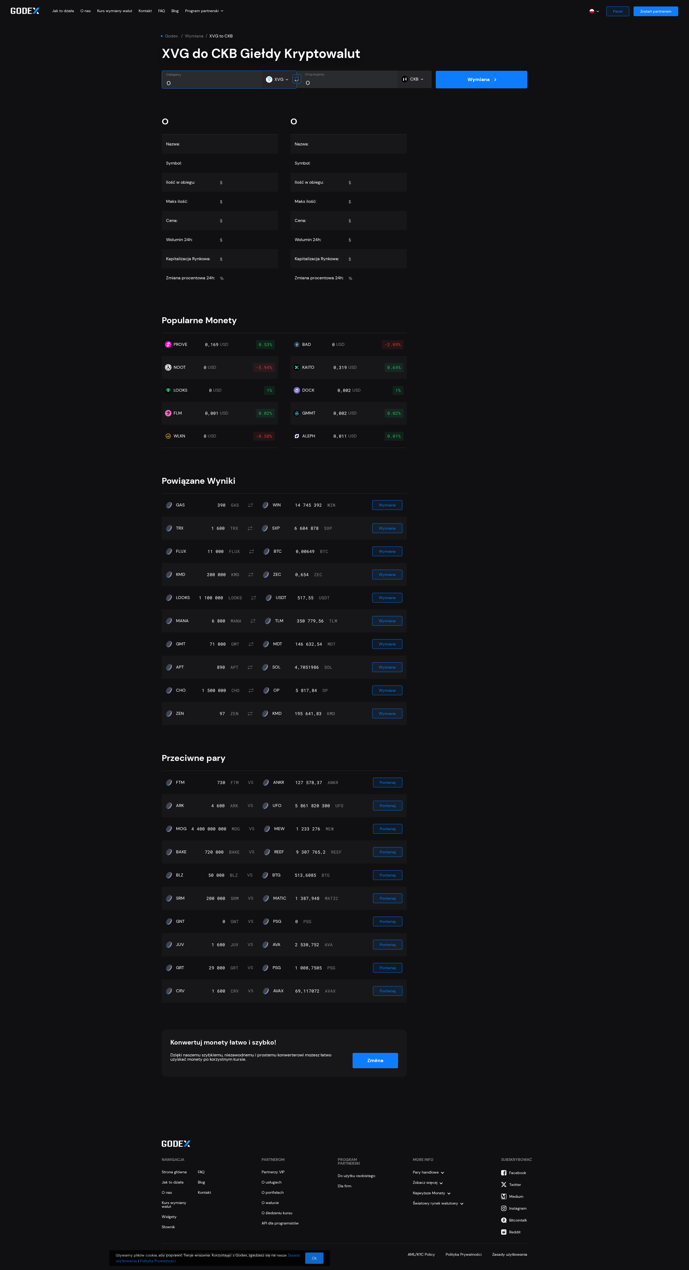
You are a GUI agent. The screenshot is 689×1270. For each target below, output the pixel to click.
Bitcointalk (518, 1220)
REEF (279, 852)
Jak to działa (63, 10)
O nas (85, 10)
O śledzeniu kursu (277, 1213)
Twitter (515, 1185)
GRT (180, 968)
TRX (180, 528)
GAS (180, 505)
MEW (279, 829)
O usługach (272, 1182)
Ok (314, 1258)
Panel (618, 11)
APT (180, 667)
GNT (180, 921)
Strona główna (174, 1172)
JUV (180, 944)
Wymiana (194, 36)
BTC (278, 551)
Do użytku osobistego (356, 1176)
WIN (277, 505)
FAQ (161, 10)
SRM (180, 898)
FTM (180, 782)
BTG (276, 875)
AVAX (278, 991)
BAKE (181, 852)
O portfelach (273, 1192)
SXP (276, 528)
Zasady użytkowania (509, 1254)
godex (171, 36)
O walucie (270, 1203)
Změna (375, 1060)
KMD (180, 574)
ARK (180, 805)
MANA (182, 621)
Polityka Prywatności (463, 1254)
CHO (181, 690)
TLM (279, 621)
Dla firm (344, 1186)
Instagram (518, 1208)
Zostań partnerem (656, 11)
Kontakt (145, 10)
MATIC (279, 898)
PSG (277, 921)
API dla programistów (280, 1223)
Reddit (515, 1232)
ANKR (278, 782)
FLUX (181, 551)
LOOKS (183, 598)
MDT (277, 644)
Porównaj (388, 782)
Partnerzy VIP (273, 1172)
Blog (175, 10)
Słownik (168, 1227)
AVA (276, 944)
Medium (516, 1196)
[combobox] (204, 11)
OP (276, 690)
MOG (181, 829)
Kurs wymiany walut (114, 10)
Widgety (169, 1217)
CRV (180, 991)
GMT (180, 644)
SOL (276, 667)
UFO (277, 805)
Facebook (517, 1173)
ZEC (277, 574)
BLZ (179, 875)
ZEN (180, 713)
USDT (281, 598)
